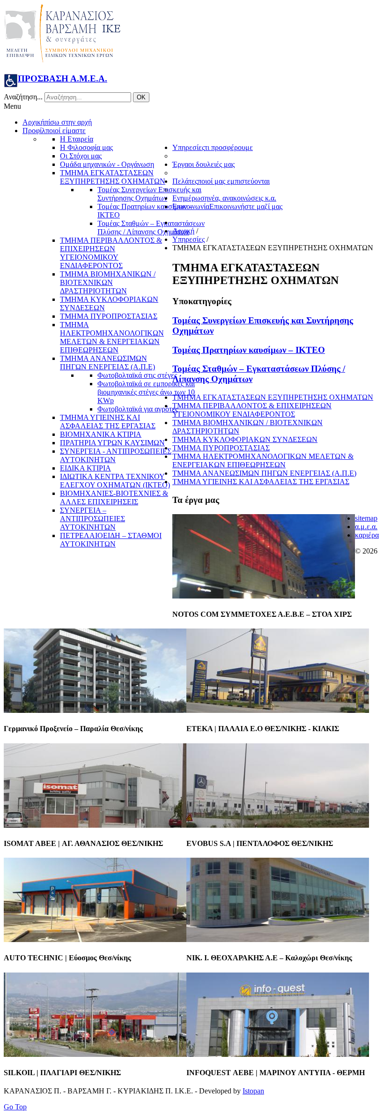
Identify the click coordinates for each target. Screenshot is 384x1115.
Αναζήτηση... (23, 97)
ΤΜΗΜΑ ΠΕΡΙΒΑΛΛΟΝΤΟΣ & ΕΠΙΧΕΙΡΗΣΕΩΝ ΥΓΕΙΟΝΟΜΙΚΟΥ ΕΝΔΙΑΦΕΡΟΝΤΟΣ (252, 410)
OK (141, 97)
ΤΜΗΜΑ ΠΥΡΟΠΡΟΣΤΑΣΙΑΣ (221, 448)
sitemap (366, 518)
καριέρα (367, 535)
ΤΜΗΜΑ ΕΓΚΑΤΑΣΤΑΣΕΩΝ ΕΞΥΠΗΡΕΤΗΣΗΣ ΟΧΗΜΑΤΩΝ (272, 397)
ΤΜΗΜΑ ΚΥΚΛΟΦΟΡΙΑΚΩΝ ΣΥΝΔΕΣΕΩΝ (245, 439)
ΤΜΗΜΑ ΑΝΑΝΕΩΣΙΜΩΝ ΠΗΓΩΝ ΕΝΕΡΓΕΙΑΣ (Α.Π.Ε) (264, 473)
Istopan (253, 1091)
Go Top (15, 1107)
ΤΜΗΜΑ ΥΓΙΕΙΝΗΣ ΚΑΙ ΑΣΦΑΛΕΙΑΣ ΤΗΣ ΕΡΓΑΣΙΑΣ (260, 482)
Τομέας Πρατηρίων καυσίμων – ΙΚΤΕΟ (248, 350)
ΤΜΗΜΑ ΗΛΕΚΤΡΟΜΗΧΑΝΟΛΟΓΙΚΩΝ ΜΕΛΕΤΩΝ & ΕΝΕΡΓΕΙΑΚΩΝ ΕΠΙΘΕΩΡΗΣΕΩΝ (263, 460)
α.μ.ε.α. (366, 527)
